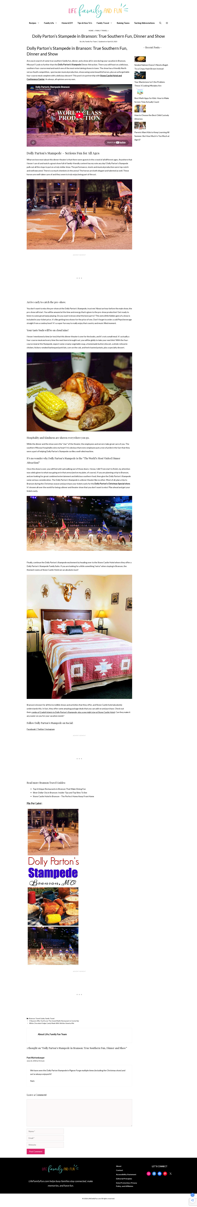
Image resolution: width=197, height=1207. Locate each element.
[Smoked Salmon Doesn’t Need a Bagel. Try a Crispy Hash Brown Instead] (140, 59)
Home (91, 31)
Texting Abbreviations (144, 23)
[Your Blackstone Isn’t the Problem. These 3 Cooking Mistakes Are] (140, 75)
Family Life (49, 23)
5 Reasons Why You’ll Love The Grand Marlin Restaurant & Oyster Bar (54, 1021)
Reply (32, 1081)
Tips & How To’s (84, 23)
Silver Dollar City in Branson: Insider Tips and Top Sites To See (60, 792)
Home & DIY (67, 23)
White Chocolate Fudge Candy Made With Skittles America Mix (51, 1023)
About (118, 1166)
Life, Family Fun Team (89, 41)
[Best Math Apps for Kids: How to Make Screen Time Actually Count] (140, 92)
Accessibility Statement (126, 1174)
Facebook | (32, 729)
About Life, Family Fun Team (52, 1034)
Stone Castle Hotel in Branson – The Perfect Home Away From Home (63, 796)
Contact (119, 1170)
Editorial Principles (124, 1179)
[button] (160, 23)
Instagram (50, 729)
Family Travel (103, 23)
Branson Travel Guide (37, 1018)
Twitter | (41, 729)
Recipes (32, 23)
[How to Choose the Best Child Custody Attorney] (140, 109)
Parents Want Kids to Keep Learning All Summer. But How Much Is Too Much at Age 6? (151, 136)
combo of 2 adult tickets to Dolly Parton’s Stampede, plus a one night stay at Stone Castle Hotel (73, 712)
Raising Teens (123, 23)
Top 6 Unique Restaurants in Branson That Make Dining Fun (59, 789)
